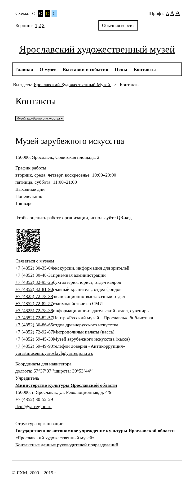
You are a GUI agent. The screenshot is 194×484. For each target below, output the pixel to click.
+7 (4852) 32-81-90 (34, 289)
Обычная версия (118, 25)
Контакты (145, 69)
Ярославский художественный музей (97, 49)
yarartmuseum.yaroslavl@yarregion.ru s (54, 353)
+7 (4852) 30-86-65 (34, 324)
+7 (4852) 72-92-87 (34, 331)
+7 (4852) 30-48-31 (34, 275)
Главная (24, 69)
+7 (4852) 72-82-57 (34, 303)
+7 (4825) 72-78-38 (34, 296)
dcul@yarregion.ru (33, 406)
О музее (48, 69)
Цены (121, 69)
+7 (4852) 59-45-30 (34, 339)
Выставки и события (85, 69)
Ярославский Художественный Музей (72, 84)
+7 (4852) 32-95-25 (34, 282)
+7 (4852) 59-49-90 (34, 346)
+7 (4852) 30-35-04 (34, 268)
